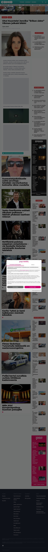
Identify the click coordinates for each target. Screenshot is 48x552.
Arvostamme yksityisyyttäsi (15, 264)
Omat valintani (15, 287)
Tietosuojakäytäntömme (36, 290)
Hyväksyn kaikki (32, 287)
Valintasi (32, 264)
